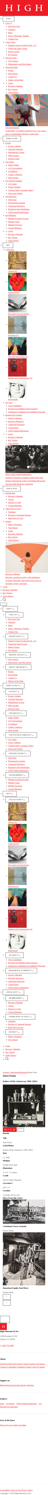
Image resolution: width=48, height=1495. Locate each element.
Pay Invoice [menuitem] (12, 55)
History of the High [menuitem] (15, 80)
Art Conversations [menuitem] (15, 168)
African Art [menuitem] (12, 271)
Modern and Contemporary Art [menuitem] (20, 378)
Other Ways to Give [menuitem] (13, 509)
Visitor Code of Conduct (35, 1367)
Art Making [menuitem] (12, 171)
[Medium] (8, 1428)
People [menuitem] (10, 71)
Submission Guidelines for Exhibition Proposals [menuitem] (26, 412)
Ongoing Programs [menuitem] (15, 149)
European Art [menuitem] (13, 335)
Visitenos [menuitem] (11, 30)
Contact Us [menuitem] (12, 77)
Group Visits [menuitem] (10, 42)
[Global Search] (4, 600)
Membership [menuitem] (10, 493)
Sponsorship (15, 1385)
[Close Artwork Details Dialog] (20, 1130)
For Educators (12, 1407)
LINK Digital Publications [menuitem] (18, 212)
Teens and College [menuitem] (15, 193)
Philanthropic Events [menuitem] (16, 152)
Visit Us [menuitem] (8, 23)
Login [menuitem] (10, 83)
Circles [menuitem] (11, 499)
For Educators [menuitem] (10, 197)
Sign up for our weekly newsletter (13, 1425)
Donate (23, 1385)
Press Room (18, 1364)
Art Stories (10, 1404)
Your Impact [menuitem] (13, 528)
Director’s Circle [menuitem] (14, 502)
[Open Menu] (3, 604)
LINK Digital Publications (26, 1404)
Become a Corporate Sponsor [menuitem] (19, 515)
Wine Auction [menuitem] (13, 156)
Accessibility (5, 1490)
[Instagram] (4, 1428)
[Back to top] (5, 1319)
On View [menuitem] (9, 403)
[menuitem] (25, 76)
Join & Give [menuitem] (11, 488)
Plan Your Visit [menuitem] (14, 26)
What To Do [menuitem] (11, 138)
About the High (6, 1364)
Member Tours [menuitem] (14, 222)
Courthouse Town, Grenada (14, 1226)
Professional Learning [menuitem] (16, 203)
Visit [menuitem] (8, 19)
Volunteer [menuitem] (12, 512)
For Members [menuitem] (10, 215)
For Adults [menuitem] (9, 162)
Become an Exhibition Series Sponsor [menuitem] (23, 409)
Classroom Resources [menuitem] (16, 206)
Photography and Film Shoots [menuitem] (19, 64)
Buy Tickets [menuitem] (12, 89)
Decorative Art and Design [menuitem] (18, 314)
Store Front (9, 1075)
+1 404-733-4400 (7, 1346)
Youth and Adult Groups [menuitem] (17, 49)
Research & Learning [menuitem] (13, 415)
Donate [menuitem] (8, 521)
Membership (5, 1385)
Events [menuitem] (8, 143)
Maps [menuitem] (10, 33)
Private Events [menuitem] (11, 58)
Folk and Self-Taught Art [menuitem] (18, 357)
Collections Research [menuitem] (16, 425)
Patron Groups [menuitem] (13, 52)
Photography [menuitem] (13, 399)
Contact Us (4, 1367)
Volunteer (30, 1385)
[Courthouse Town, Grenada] (24, 1212)
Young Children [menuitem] (14, 187)
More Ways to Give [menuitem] (15, 518)
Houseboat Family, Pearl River (15, 1288)
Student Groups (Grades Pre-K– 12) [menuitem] (22, 45)
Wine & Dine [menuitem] (13, 178)
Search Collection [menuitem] (15, 418)
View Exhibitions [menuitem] (15, 406)
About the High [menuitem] (11, 67)
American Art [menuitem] (13, 292)
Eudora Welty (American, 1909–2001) (20, 1081)
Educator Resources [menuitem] (16, 421)
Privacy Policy (27, 1490)
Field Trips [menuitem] (12, 200)
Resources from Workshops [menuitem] (19, 209)
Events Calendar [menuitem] (14, 146)
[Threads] (24, 1477)
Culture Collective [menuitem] (15, 175)
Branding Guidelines (17, 1367)
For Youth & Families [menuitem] (13, 181)
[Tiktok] (6, 1428)
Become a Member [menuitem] (15, 86)
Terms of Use (15, 1490)
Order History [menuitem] (13, 93)
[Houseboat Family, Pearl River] (24, 1258)
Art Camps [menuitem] (12, 184)
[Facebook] (1, 1428)
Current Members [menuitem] (15, 228)
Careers (26, 1364)
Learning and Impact (37, 1364)
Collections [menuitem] (9, 250)
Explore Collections (10, 1072)
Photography (23, 1072)
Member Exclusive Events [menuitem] (18, 219)
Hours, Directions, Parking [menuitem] (18, 36)
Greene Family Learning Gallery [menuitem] (20, 190)
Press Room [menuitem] (12, 74)
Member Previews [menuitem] (15, 225)
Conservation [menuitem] (13, 428)
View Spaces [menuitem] (13, 61)
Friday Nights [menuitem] (13, 165)
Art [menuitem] (8, 245)
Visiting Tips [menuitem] (13, 39)
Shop (2, 1404)
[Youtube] (11, 1428)
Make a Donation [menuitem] (15, 525)
